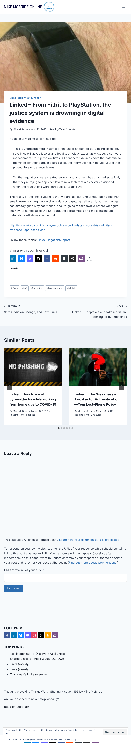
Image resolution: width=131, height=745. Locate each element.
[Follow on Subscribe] (55, 635)
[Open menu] (124, 6)
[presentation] (33, 367)
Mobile (71, 288)
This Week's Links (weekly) (28, 674)
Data (14, 288)
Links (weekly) (20, 664)
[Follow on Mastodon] (28, 635)
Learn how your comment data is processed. (89, 539)
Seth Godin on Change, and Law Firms (30, 309)
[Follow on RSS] (48, 635)
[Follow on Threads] (41, 635)
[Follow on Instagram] (34, 635)
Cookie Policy (69, 739)
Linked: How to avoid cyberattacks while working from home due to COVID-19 (33, 399)
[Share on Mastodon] (30, 258)
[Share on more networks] (72, 258)
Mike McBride (20, 129)
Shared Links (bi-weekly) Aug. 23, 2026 (37, 658)
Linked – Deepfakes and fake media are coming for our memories (99, 312)
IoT (24, 288)
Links (13, 98)
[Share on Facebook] (47, 258)
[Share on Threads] (38, 258)
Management (55, 288)
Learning (36, 288)
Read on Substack (16, 706)
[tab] (59, 428)
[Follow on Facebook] (7, 635)
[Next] (121, 386)
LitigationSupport (29, 98)
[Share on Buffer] (64, 258)
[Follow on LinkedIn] (14, 635)
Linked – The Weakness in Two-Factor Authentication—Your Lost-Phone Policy (96, 399)
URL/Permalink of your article (24, 570)
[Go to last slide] (9, 386)
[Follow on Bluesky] (21, 635)
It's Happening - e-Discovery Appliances (37, 653)
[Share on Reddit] (55, 258)
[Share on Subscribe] (81, 258)
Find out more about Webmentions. (93, 562)
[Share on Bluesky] (21, 258)
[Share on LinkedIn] (13, 258)
